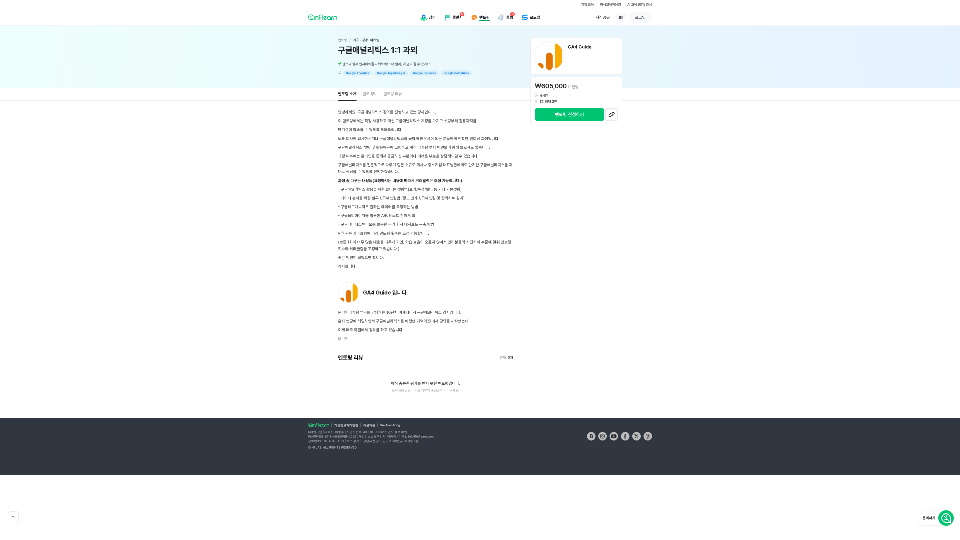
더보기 (343, 338)
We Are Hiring (390, 425)
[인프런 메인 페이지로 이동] (322, 17)
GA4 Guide (377, 292)
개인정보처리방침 (346, 425)
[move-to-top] (13, 517)
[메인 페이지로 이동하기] (318, 425)
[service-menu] (621, 17)
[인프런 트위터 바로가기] (636, 436)
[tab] (347, 94)
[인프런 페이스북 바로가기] (625, 436)
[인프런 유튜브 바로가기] (614, 436)
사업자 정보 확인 (395, 432)
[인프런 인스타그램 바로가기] (602, 436)
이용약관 (369, 425)
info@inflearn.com (421, 436)
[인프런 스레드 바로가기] (648, 436)
